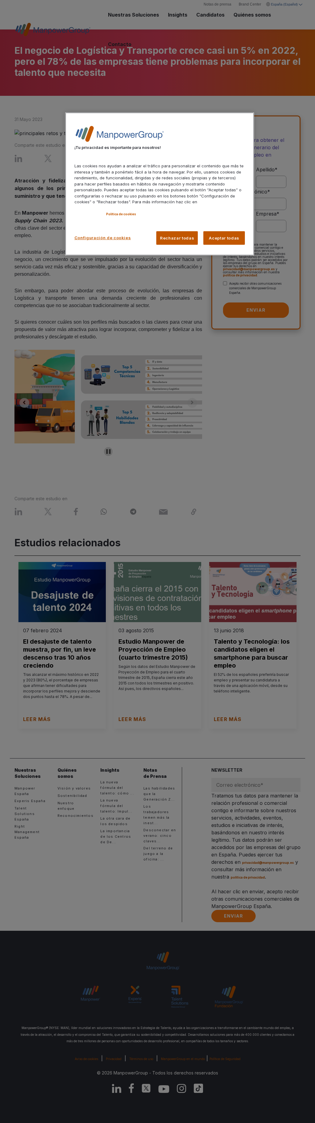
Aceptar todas (224, 238)
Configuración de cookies (102, 237)
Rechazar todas (177, 238)
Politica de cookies (121, 214)
